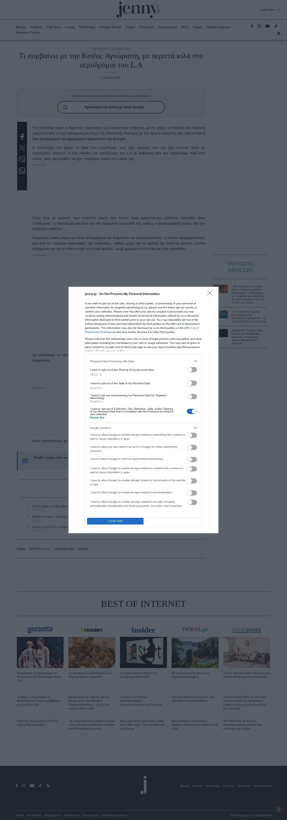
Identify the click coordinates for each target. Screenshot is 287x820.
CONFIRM (115, 521)
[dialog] (143, 410)
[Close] (211, 294)
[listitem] (143, 361)
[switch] (192, 369)
